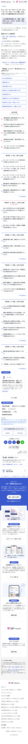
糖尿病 (3, 409)
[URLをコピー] (5, 442)
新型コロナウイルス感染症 (18, 406)
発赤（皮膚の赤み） (11, 36)
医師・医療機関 (15, 667)
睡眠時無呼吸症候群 (7, 414)
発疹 (3, 36)
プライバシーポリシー (10, 73)
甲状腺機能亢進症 (6, 411)
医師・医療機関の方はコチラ (14, 501)
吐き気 (4, 41)
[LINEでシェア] (22, 442)
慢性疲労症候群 (6, 406)
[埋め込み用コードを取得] (14, 442)
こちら (13, 672)
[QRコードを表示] (10, 442)
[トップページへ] (14, 684)
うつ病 (15, 411)
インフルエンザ (11, 409)
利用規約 (3, 73)
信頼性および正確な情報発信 (14, 669)
